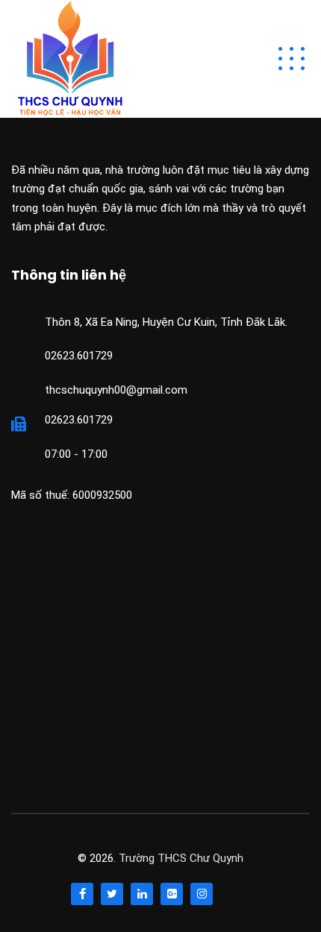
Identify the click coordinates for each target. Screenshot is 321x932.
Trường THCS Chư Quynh (181, 858)
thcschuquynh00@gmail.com (116, 390)
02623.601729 (79, 355)
